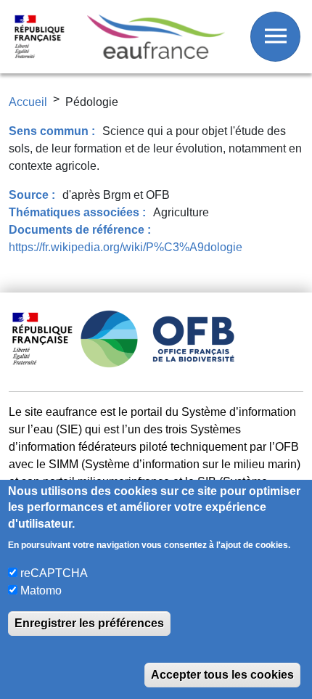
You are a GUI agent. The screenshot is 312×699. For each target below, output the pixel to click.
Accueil (28, 102)
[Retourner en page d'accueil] (155, 37)
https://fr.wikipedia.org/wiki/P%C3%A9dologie (125, 247)
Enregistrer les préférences (89, 623)
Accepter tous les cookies (222, 675)
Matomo (41, 590)
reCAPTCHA (54, 573)
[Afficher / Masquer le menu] (275, 37)
